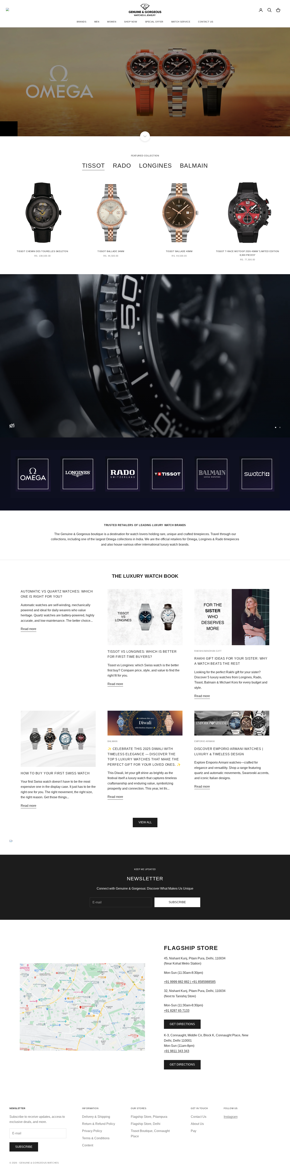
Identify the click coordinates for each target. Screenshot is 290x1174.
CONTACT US (205, 22)
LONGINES (17, 117)
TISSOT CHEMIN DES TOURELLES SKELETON (42, 251)
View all (145, 822)
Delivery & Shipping (96, 1116)
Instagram (231, 1116)
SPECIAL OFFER (154, 22)
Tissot (93, 165)
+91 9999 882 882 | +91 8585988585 (190, 981)
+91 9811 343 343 (176, 1051)
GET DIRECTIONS (182, 1024)
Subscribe (177, 902)
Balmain (113, 741)
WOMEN (111, 22)
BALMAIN (194, 165)
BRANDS (81, 22)
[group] (145, 355)
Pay (193, 1131)
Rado (122, 165)
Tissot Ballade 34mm (110, 251)
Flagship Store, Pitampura (149, 1116)
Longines (155, 165)
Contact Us (198, 1116)
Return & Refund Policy (98, 1123)
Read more (28, 629)
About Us (197, 1123)
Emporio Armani (204, 741)
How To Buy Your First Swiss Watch (55, 773)
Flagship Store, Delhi (145, 1123)
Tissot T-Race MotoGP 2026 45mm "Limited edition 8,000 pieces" (247, 253)
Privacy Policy (92, 1131)
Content (87, 1145)
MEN (96, 22)
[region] (145, 81)
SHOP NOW (130, 22)
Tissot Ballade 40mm (179, 251)
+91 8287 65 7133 (176, 1010)
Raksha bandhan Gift (208, 651)
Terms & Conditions (95, 1138)
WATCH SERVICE (180, 22)
